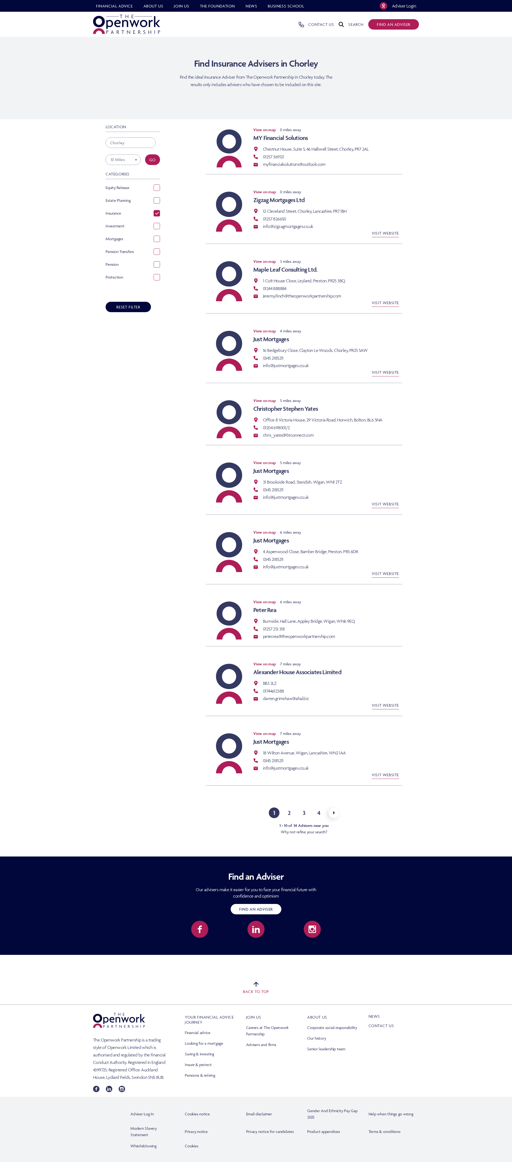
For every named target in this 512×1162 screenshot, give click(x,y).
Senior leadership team (326, 1048)
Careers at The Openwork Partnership (267, 1030)
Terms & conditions (385, 1131)
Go (152, 159)
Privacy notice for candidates (270, 1131)
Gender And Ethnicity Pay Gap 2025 (332, 1114)
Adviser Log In (142, 1113)
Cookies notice (197, 1113)
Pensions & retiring (200, 1075)
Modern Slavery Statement (143, 1131)
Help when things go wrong (391, 1113)
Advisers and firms (261, 1044)
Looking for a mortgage (204, 1043)
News (374, 1016)
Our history (316, 1038)
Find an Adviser (256, 909)
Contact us (381, 1025)
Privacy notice (196, 1131)
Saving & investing (199, 1053)
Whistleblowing (143, 1145)
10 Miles (118, 159)
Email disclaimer (259, 1113)
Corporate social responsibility (332, 1027)
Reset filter (128, 306)
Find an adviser (393, 24)
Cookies (191, 1145)
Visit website (385, 233)
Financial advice (197, 1032)
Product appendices (323, 1131)
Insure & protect (198, 1064)
